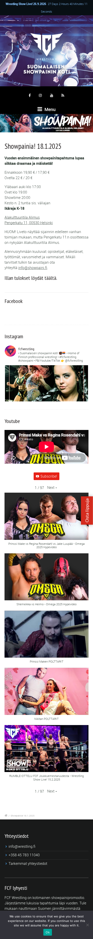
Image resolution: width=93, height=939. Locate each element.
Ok (48, 932)
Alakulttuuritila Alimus (22, 217)
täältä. (50, 277)
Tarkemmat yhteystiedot (28, 863)
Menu (49, 109)
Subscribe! (48, 476)
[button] (52, 487)
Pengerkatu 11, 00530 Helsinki (29, 222)
